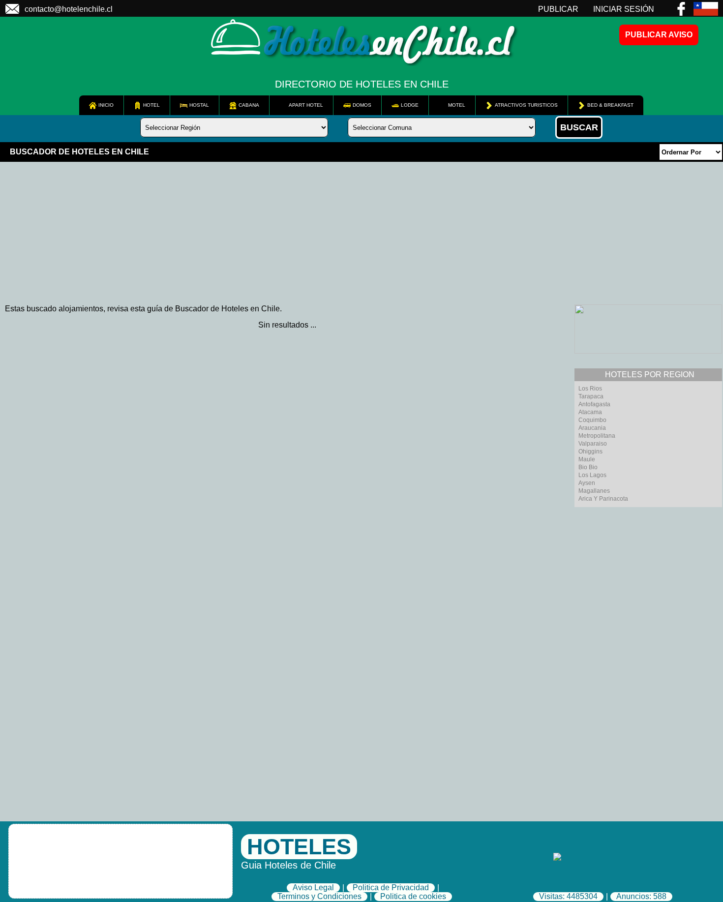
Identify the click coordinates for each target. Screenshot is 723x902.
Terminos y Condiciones (319, 896)
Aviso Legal (313, 887)
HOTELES (299, 846)
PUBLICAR (558, 9)
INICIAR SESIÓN (623, 9)
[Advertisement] (295, 231)
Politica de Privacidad (391, 887)
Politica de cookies (413, 896)
